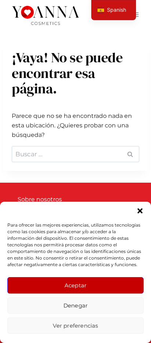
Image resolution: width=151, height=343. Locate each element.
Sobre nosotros (40, 199)
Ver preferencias (75, 325)
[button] (140, 211)
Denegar (75, 305)
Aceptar (75, 285)
